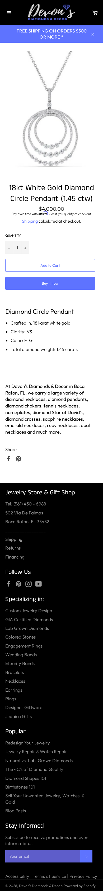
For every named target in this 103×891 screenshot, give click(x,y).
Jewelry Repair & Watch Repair (36, 751)
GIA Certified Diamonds (29, 619)
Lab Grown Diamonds (27, 628)
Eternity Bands (20, 663)
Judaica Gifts (18, 716)
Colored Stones (20, 637)
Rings (10, 698)
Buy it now (50, 283)
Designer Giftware (23, 707)
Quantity (13, 235)
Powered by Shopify (80, 885)
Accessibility (17, 876)
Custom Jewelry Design (28, 610)
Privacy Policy (83, 876)
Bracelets (14, 672)
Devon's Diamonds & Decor (40, 885)
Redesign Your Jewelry (27, 742)
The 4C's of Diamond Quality (34, 769)
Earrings (13, 690)
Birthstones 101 (20, 787)
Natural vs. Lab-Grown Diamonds (39, 760)
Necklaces (15, 681)
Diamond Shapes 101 (25, 778)
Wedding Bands (21, 654)
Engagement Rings (24, 646)
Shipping (30, 221)
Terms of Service (49, 876)
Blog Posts (15, 810)
